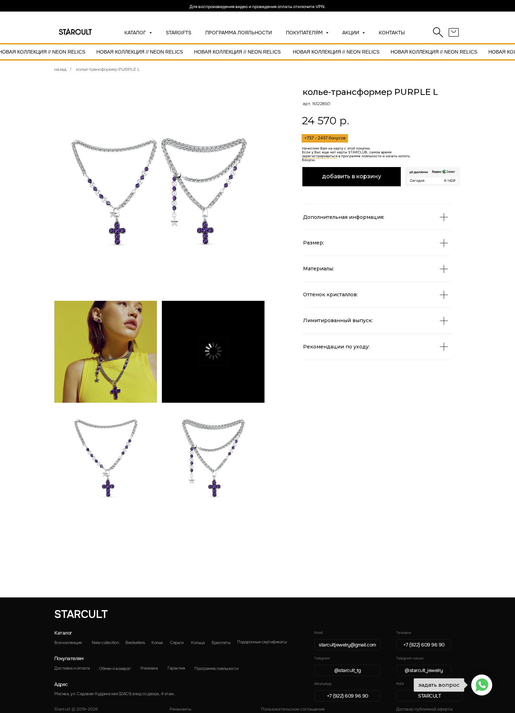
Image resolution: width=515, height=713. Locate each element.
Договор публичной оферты (424, 709)
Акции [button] (351, 32)
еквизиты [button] (180, 709)
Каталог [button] (135, 32)
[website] (438, 32)
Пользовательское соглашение (293, 709)
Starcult (81, 614)
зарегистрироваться (319, 156)
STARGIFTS (178, 32)
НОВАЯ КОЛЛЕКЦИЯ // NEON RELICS (139, 52)
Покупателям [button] (305, 32)
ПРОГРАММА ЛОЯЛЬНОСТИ (238, 32)
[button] (213, 352)
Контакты (392, 32)
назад (60, 69)
